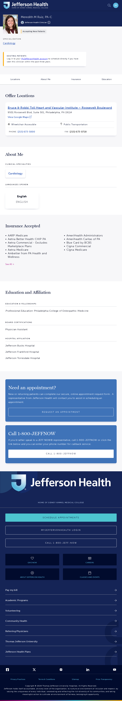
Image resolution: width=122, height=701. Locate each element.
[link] (20, 117)
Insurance (81, 81)
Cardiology (15, 173)
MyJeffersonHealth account (34, 59)
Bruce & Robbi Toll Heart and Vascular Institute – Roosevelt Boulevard (60, 107)
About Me (51, 81)
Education (112, 81)
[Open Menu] (115, 5)
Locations (20, 81)
